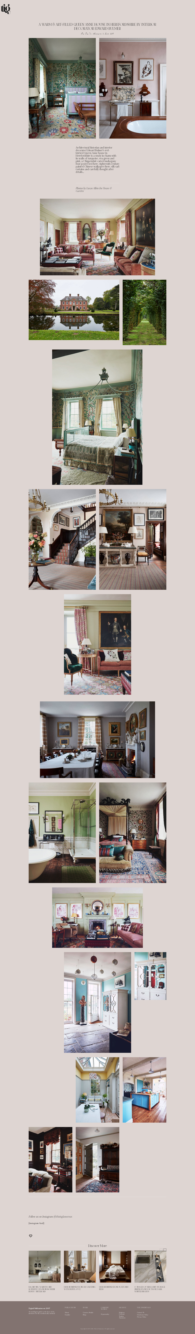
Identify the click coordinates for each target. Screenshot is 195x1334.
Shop (84, 1315)
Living (96, 33)
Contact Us (140, 1312)
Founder (67, 1315)
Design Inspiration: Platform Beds (113, 1288)
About (67, 1312)
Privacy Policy (141, 1317)
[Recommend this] (31, 1236)
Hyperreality (105, 1314)
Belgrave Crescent (122, 1313)
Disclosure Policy (142, 1315)
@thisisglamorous (62, 1216)
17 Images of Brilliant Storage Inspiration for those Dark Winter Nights (150, 1289)
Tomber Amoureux (122, 1317)
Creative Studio (88, 1312)
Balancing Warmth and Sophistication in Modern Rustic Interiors (42, 1289)
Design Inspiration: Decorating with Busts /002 (79, 1288)
